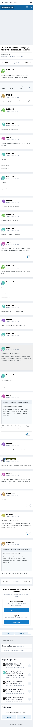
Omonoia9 (9, 677)
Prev (6, 63)
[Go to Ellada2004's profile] (3, 494)
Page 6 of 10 (16, 63)
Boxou (23, 402)
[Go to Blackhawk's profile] (4, 664)
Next (26, 63)
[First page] (2, 62)
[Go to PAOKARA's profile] (3, 515)
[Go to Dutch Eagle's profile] (3, 460)
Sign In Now (16, 622)
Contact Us (13, 724)
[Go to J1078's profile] (3, 138)
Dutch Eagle (6, 54)
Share (8, 633)
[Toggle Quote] (4, 402)
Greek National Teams (18, 56)
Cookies (20, 724)
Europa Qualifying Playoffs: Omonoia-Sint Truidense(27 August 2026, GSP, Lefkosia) (14, 673)
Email (9, 717)
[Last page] (30, 62)
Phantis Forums (9, 2)
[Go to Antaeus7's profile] (3, 201)
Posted (12, 72)
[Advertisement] (16, 27)
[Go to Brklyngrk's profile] (3, 474)
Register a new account (16, 610)
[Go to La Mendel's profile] (3, 71)
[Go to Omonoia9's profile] (3, 124)
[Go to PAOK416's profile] (3, 96)
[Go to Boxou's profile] (3, 349)
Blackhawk (9, 667)
